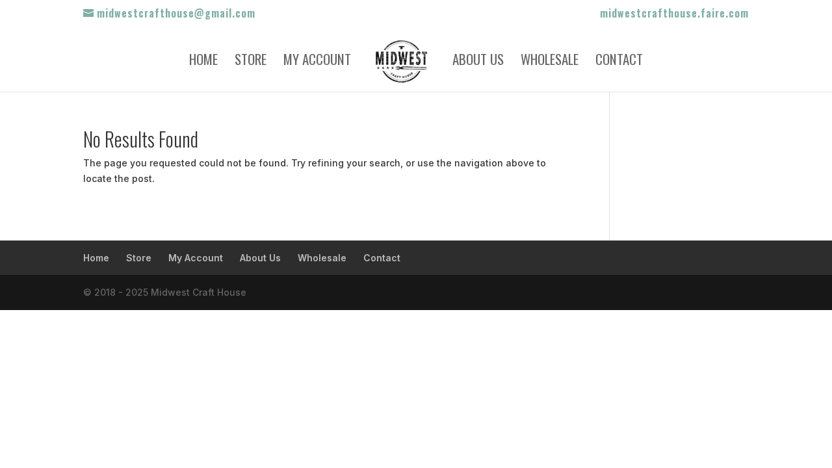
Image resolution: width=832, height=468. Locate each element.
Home (203, 62)
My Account (317, 62)
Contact (619, 62)
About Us (478, 62)
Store (250, 62)
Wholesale (549, 62)
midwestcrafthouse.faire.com (674, 14)
